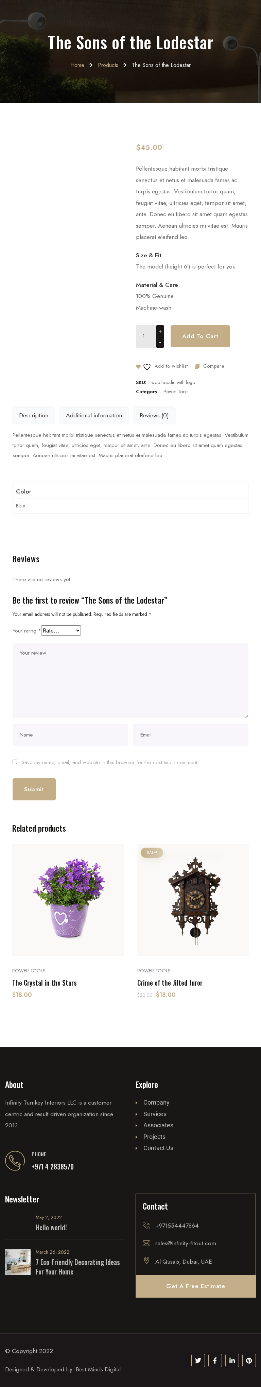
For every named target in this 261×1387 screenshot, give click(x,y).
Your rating (27, 631)
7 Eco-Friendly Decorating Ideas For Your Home (78, 1266)
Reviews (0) (154, 415)
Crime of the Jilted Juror (170, 983)
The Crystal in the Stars (44, 983)
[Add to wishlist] (85, 935)
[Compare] (68, 935)
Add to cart (200, 336)
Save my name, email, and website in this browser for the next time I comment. (110, 762)
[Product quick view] (50, 935)
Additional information (94, 415)
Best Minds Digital (98, 1369)
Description (33, 415)
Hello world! (51, 1227)
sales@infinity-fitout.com (185, 1243)
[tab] (33, 415)
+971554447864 (177, 1225)
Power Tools (175, 391)
